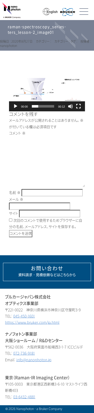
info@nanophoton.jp (33, 360)
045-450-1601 (24, 316)
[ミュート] (70, 106)
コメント (17, 133)
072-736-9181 (24, 353)
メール (16, 199)
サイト (13, 213)
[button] (47, 90)
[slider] (43, 106)
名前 (15, 192)
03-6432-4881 (24, 397)
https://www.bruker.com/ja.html (32, 322)
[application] (47, 90)
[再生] (15, 106)
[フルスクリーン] (78, 106)
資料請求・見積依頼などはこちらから (47, 271)
